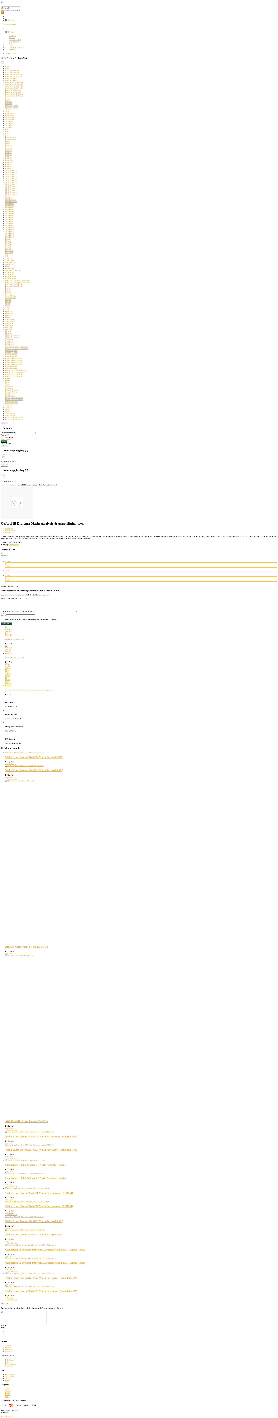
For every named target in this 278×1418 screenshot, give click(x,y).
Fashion (8, 292)
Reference (8, 327)
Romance (8, 102)
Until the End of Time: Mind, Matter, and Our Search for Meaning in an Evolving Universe (29, 690)
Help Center (9, 1360)
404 (6, 255)
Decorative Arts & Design (14, 284)
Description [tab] (9, 529)
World (7, 382)
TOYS (11, 46)
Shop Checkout (10, 200)
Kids (6, 1397)
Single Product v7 (11, 194)
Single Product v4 (11, 182)
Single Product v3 (11, 178)
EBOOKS (12, 36)
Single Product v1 (11, 170)
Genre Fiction (10, 413)
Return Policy (10, 1374)
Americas (8, 406)
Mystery (8, 331)
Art (10, 44)
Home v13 (8, 168)
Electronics (9, 311)
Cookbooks (9, 339)
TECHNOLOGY (15, 40)
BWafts (7, 378)
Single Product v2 (11, 174)
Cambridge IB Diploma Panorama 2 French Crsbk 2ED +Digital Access (45, 1249)
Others (7, 133)
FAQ (7, 266)
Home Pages (9, 113)
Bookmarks (9, 1349)
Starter (7, 141)
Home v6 (8, 155)
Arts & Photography (12, 70)
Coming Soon (10, 262)
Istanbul (8, 300)
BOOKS (12, 38)
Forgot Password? (7, 439)
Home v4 (8, 151)
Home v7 (8, 157)
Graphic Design (10, 296)
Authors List (9, 260)
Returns (8, 1362)
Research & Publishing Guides (15, 370)
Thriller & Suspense (12, 335)
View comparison (7, 1416)
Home (3, 485)
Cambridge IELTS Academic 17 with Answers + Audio (35, 1164)
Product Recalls (10, 1364)
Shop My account (11, 202)
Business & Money (11, 351)
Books (7, 315)
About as (8, 1346)
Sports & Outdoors (11, 106)
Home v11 (8, 164)
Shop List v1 (9, 204)
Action (7, 1389)
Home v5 (8, 153)
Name (3, 613)
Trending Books (10, 53)
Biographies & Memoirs (13, 74)
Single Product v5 (11, 186)
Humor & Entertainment (13, 358)
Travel (7, 110)
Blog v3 (8, 247)
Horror (7, 1395)
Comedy (8, 1391)
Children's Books (11, 78)
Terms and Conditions (12, 270)
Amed (7, 308)
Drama (7, 1393)
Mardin (7, 304)
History (7, 98)
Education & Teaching (13, 90)
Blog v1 (8, 239)
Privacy (7, 1380)
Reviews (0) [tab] (9, 533)
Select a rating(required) (9, 599)
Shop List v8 (9, 231)
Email (3, 615)
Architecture (9, 272)
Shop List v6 (9, 223)
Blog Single (9, 251)
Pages (7, 66)
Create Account (6, 444)
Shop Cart (8, 198)
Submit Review (6, 623)
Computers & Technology (14, 82)
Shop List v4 (9, 215)
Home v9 (8, 161)
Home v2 (8, 147)
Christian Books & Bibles (14, 374)
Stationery (14, 42)
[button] (6, 18)
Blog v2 (8, 243)
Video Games (10, 319)
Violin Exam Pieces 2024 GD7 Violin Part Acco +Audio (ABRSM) (41, 1277)
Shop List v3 (9, 211)
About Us (8, 259)
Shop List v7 (9, 227)
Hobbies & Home (11, 355)
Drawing (8, 288)
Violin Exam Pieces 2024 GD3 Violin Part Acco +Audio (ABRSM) (41, 1136)
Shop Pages (9, 121)
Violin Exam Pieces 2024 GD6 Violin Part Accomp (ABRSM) (39, 1193)
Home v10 (8, 162)
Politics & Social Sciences (14, 398)
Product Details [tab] (10, 531)
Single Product (10, 117)
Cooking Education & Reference (16, 347)
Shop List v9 (9, 235)
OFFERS (12, 49)
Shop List (8, 125)
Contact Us (9, 264)
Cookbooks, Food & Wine (14, 86)
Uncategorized (11, 485)
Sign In (4, 441)
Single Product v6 (11, 190)
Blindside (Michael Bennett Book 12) (14, 639)
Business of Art (10, 276)
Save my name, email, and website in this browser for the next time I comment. (30, 620)
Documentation (10, 137)
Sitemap (8, 1348)
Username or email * (8, 433)
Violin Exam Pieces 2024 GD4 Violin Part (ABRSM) (34, 757)
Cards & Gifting (16, 47)
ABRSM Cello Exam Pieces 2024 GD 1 (26, 946)
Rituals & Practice (11, 402)
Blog (7, 129)
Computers (9, 323)
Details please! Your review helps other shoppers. (18, 611)
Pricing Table (9, 268)
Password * (5, 435)
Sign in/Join (9, 1351)
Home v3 (8, 149)
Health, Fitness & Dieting (14, 94)
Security (8, 1378)
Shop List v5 (9, 219)
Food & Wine (10, 343)
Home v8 (8, 159)
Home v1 (8, 145)
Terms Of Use (10, 1376)
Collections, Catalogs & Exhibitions (17, 280)
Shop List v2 (9, 208)
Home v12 (8, 166)
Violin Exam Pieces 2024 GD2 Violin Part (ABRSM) (34, 1221)
